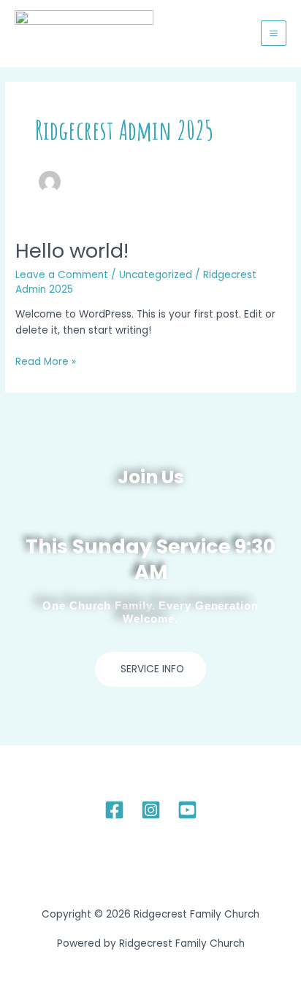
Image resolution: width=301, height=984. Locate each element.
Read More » (45, 361)
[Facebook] (114, 810)
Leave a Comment (61, 275)
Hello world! (72, 251)
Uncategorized (155, 275)
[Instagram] (151, 810)
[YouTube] (187, 810)
